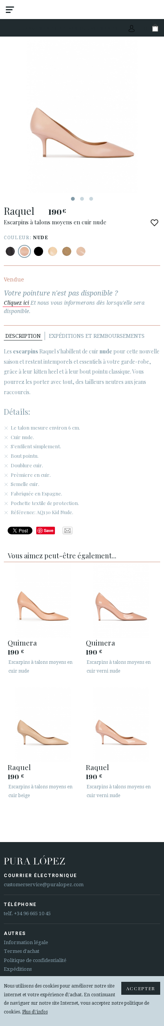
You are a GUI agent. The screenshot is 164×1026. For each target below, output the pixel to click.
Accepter (140, 988)
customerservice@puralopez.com (44, 884)
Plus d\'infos (35, 1012)
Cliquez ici (16, 303)
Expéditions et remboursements (97, 336)
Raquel (19, 767)
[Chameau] (66, 251)
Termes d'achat (21, 951)
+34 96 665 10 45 (32, 913)
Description (23, 336)
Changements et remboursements (67, 28)
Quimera (22, 642)
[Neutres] (52, 251)
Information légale (26, 942)
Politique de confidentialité (35, 960)
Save (48, 530)
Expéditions (18, 969)
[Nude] (24, 251)
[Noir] (10, 251)
